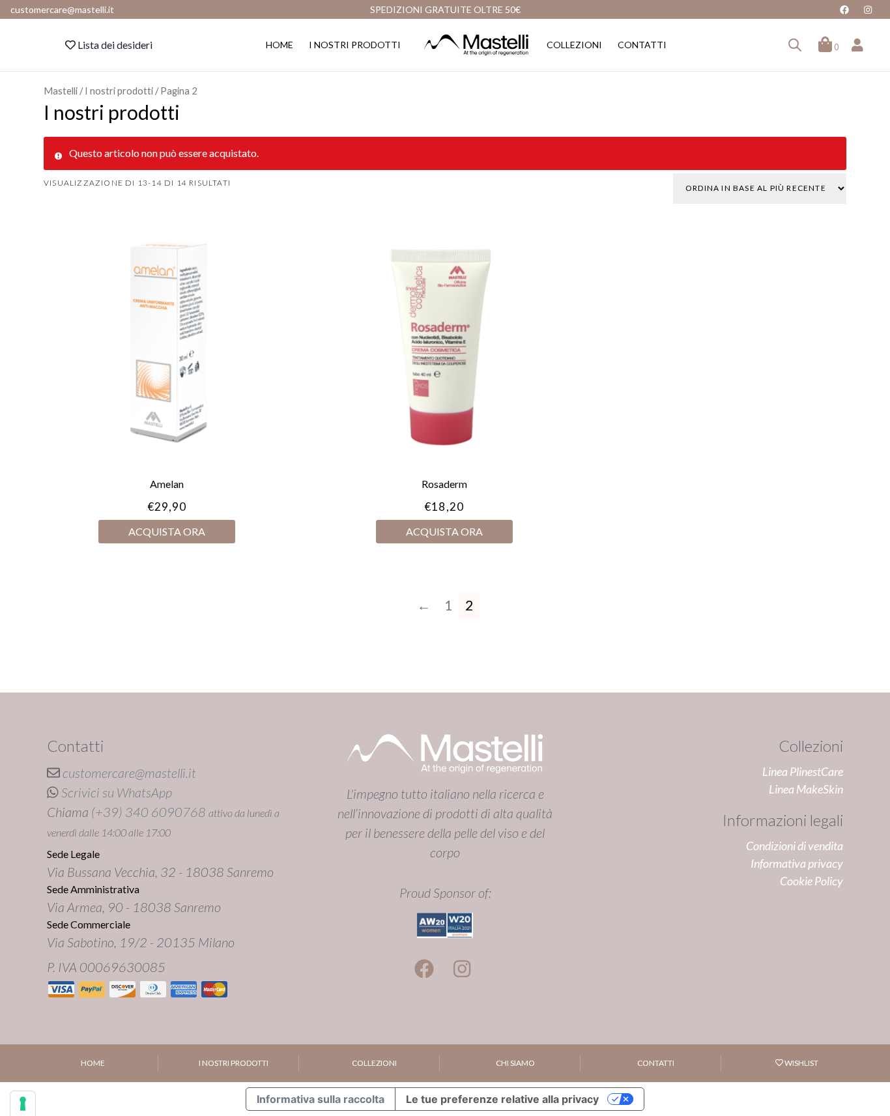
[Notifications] (795, 45)
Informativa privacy (797, 863)
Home (279, 44)
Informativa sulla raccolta (320, 1099)
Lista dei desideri (114, 44)
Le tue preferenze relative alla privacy (502, 1099)
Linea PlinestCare (802, 771)
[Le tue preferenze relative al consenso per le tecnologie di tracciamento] (22, 1103)
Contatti (642, 44)
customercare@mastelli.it (129, 772)
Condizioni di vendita (794, 845)
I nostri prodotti (355, 44)
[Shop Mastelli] (476, 45)
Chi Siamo (515, 1063)
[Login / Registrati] (857, 45)
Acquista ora (166, 531)
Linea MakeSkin (806, 789)
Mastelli (61, 90)
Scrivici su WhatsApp (116, 792)
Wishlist (800, 1063)
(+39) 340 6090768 (148, 812)
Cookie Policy (811, 881)
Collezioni (574, 44)
